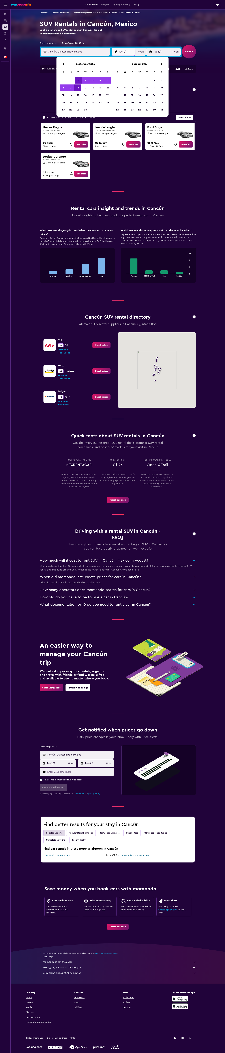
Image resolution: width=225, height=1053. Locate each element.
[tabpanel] (118, 259)
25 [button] (100, 102)
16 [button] (85, 95)
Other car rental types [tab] (155, 833)
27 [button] (63, 109)
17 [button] (93, 95)
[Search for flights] (5, 14)
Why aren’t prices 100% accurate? (62, 973)
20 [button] (63, 102)
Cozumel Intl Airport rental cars (133, 855)
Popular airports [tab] (54, 833)
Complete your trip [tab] (56, 840)
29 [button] (78, 109)
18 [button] (100, 95)
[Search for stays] (5, 20)
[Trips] (5, 48)
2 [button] (85, 80)
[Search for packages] (5, 33)
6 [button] (63, 87)
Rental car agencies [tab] (109, 833)
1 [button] (78, 80)
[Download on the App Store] (180, 1006)
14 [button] (71, 95)
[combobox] (48, 43)
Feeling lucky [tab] (79, 840)
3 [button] (93, 80)
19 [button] (107, 95)
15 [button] (78, 95)
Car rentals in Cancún (108, 13)
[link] (81, 144)
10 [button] (93, 87)
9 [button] (85, 87)
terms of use (79, 794)
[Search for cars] (5, 27)
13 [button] (63, 95)
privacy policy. (94, 794)
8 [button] (78, 87)
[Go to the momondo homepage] (21, 4)
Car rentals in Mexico (60, 13)
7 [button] (70, 87)
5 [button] (107, 80)
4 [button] (100, 80)
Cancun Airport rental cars (57, 855)
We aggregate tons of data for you (62, 967)
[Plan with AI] (5, 40)
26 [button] (107, 102)
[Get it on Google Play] (180, 999)
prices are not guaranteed (106, 953)
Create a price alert (167, 910)
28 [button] (70, 109)
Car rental (44, 13)
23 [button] (85, 102)
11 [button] (100, 87)
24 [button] (92, 102)
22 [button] (78, 102)
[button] (5, 4)
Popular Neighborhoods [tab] (81, 833)
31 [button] (162, 109)
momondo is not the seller (57, 962)
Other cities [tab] (132, 833)
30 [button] (85, 109)
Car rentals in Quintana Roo (84, 13)
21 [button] (71, 102)
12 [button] (107, 87)
